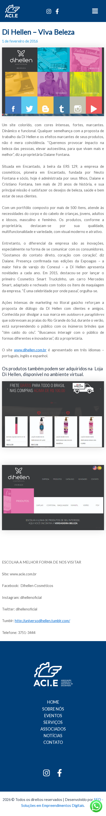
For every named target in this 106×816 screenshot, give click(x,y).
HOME (53, 702)
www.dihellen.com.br (30, 350)
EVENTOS (53, 715)
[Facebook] (57, 11)
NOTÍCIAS (53, 735)
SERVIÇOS (53, 722)
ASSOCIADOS (53, 729)
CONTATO (53, 742)
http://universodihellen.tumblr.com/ (42, 621)
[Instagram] (49, 11)
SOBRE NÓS (53, 709)
